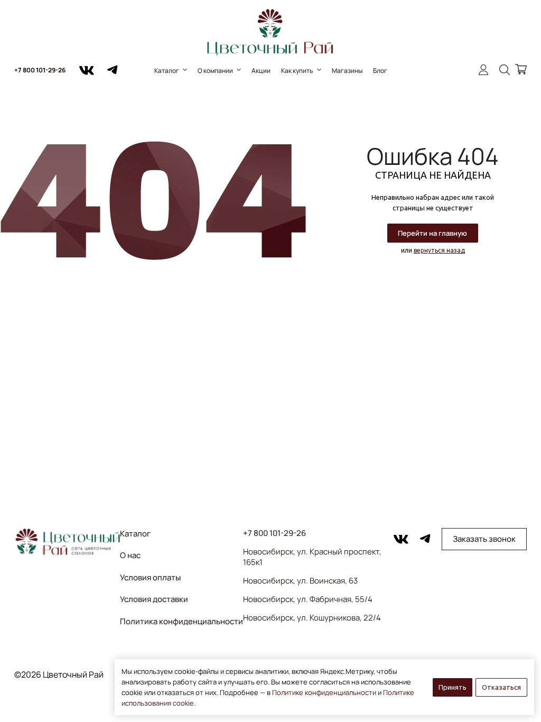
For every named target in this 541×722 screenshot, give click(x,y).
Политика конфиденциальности (181, 621)
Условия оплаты (150, 577)
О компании (215, 70)
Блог (380, 70)
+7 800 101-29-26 (40, 70)
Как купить (297, 70)
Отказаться (501, 687)
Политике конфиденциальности (324, 692)
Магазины (347, 70)
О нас (130, 555)
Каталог (166, 70)
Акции (260, 70)
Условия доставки (154, 599)
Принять (453, 687)
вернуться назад (439, 250)
